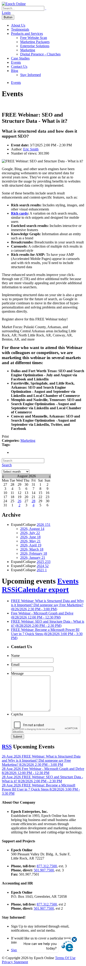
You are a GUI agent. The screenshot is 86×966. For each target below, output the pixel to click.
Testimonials (20, 29)
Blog (14, 71)
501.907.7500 (44, 870)
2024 (43, 566)
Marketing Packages (35, 42)
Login (6, 13)
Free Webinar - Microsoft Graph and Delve (42, 615)
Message (17, 673)
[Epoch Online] (14, 4)
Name (15, 656)
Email (15, 664)
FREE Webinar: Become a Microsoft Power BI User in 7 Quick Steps (47, 634)
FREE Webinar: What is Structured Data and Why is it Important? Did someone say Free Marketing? (47, 605)
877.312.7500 (47, 866)
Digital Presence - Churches (40, 54)
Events (16, 62)
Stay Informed (30, 75)
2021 (42, 570)
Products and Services (27, 33)
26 (19, 501)
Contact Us (19, 66)
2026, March (31, 549)
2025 (43, 562)
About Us (18, 25)
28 (33, 501)
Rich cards (19, 213)
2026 (43, 525)
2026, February (33, 553)
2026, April (30, 545)
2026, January (32, 557)
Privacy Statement (15, 962)
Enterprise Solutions (34, 46)
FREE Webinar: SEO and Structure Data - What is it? (47, 623)
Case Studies (20, 58)
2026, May (30, 541)
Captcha (17, 714)
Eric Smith (31, 149)
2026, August (32, 529)
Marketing (27, 50)
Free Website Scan (33, 38)
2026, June (30, 537)
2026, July (30, 533)
